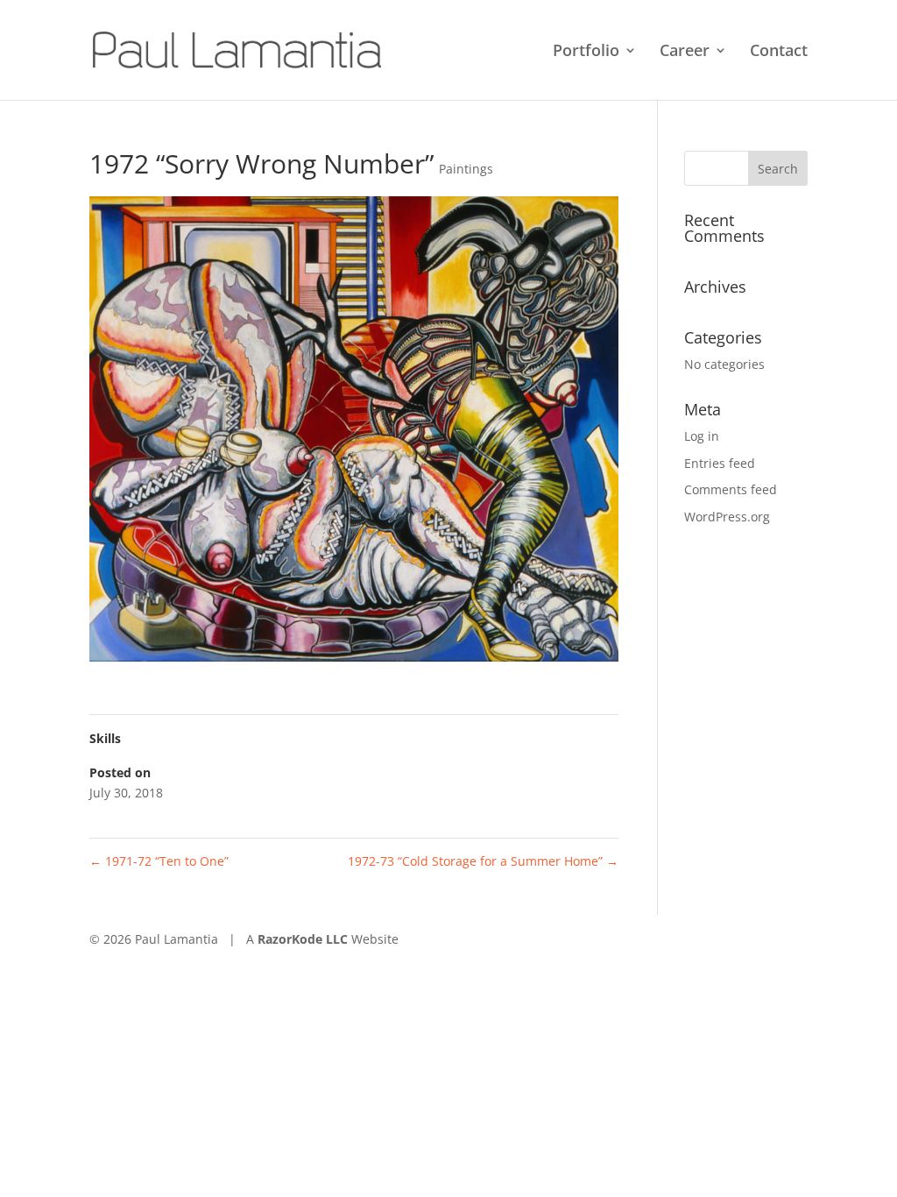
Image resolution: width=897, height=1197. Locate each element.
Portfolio (586, 52)
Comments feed (730, 489)
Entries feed (719, 463)
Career (685, 52)
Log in (701, 436)
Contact (779, 52)
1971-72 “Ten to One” (159, 861)
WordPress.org (727, 516)
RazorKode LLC (303, 939)
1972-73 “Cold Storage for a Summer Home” (483, 861)
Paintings (466, 168)
